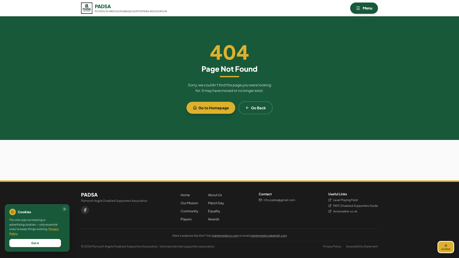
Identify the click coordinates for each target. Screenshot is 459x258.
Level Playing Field (345, 200)
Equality (214, 211)
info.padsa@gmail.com (279, 200)
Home (185, 195)
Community (189, 211)
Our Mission (189, 203)
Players (186, 219)
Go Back (258, 108)
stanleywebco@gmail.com (268, 235)
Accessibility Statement (362, 246)
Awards (213, 219)
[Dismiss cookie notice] (64, 209)
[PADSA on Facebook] (85, 210)
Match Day (216, 203)
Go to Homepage (213, 108)
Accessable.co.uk (345, 211)
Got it (35, 243)
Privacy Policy (332, 246)
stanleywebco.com (225, 235)
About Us (215, 195)
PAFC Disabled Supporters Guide (355, 205)
